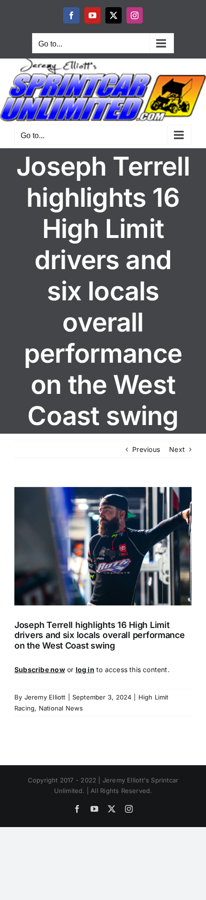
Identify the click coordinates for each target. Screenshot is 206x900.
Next (177, 449)
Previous (146, 449)
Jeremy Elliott (45, 697)
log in (85, 669)
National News (61, 708)
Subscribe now (39, 669)
